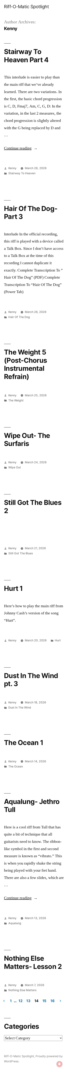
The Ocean (15, 766)
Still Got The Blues (20, 553)
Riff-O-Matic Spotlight (26, 6)
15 (44, 1001)
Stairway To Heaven (21, 173)
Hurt (58, 640)
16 (52, 1001)
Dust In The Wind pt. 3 (31, 679)
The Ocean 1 (23, 742)
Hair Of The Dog (19, 317)
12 (20, 1001)
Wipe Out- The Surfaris (27, 439)
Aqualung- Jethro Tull (31, 805)
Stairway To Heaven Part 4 (26, 55)
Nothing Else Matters (22, 990)
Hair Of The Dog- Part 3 (30, 212)
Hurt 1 (13, 588)
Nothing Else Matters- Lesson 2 (33, 962)
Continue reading (21, 148)
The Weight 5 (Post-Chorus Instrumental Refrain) (25, 364)
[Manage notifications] (59, 1064)
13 (28, 1001)
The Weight (16, 400)
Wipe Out (14, 467)
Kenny (12, 168)
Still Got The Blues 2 (32, 506)
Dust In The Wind (19, 707)
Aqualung (14, 923)
